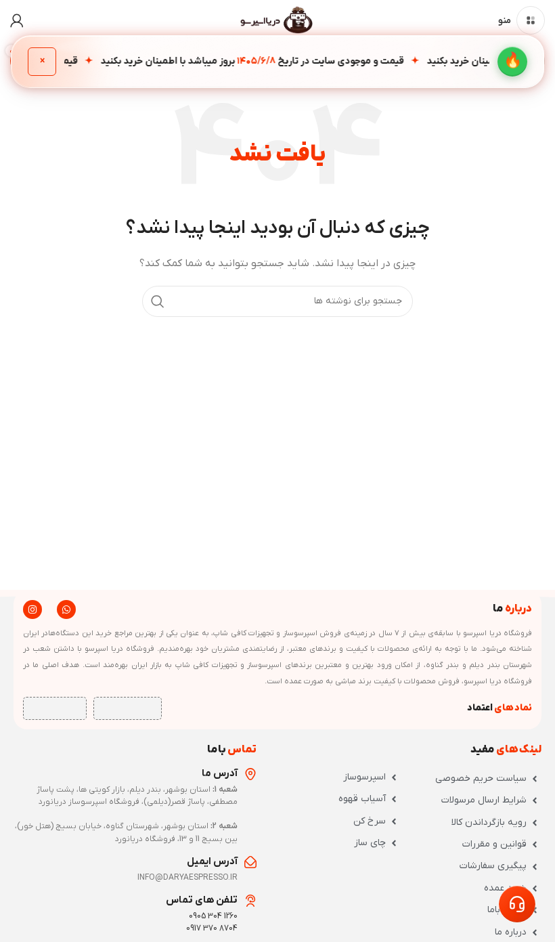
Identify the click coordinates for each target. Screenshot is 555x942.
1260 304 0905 (213, 916)
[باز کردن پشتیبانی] (517, 904)
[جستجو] (157, 301)
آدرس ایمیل (212, 861)
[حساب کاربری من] (16, 20)
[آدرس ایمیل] (250, 862)
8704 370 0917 (212, 928)
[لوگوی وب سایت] (277, 20)
